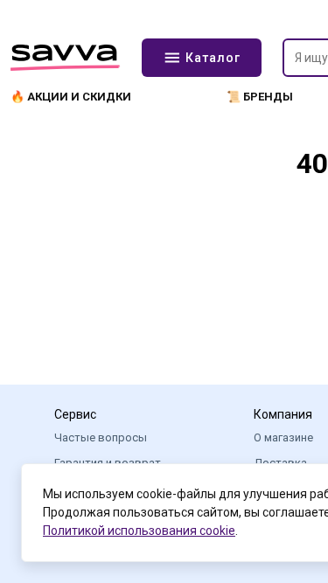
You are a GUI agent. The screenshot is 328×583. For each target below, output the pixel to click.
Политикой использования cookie (139, 531)
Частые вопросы (100, 437)
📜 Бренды (260, 96)
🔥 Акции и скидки (70, 96)
